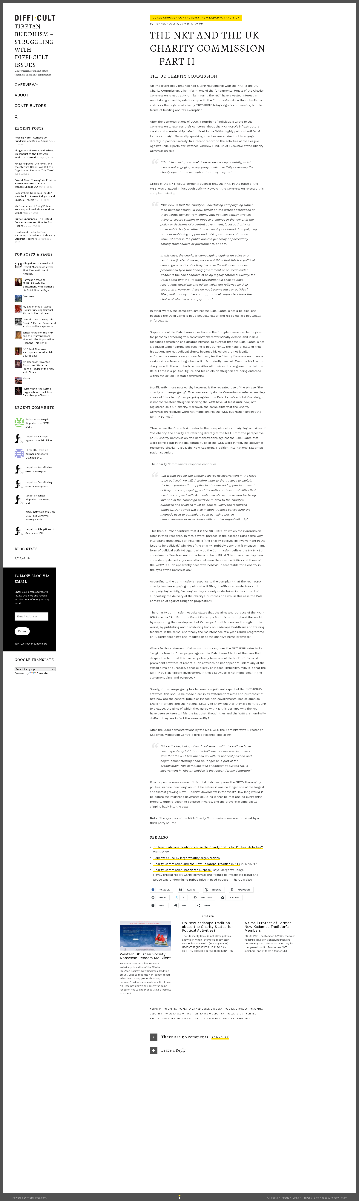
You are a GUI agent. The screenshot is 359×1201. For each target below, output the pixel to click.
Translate (42, 673)
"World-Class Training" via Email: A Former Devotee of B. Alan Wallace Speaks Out (39, 323)
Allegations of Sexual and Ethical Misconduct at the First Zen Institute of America (34, 154)
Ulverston (236, 1014)
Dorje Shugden (237, 1009)
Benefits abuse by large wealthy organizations (187, 858)
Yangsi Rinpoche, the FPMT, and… (37, 423)
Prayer (306, 1197)
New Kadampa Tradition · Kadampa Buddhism (196, 1014)
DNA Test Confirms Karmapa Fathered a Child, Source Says (38, 352)
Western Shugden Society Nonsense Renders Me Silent (145, 956)
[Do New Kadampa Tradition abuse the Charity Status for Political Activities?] (208, 937)
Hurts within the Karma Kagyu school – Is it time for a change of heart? (38, 392)
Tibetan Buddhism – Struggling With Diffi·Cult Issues (34, 45)
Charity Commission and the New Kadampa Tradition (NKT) (197, 864)
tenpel (160, 23)
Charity (156, 1009)
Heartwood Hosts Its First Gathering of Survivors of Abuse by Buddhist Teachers (35, 235)
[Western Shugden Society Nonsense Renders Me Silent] (145, 936)
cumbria (171, 1009)
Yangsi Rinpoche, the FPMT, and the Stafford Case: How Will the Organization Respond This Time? (35, 167)
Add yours (220, 1037)
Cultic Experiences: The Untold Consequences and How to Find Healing (34, 222)
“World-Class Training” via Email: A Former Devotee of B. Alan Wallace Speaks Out (35, 183)
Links (296, 1197)
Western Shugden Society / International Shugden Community (207, 1018)
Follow (22, 631)
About (22, 95)
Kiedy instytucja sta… (38, 511)
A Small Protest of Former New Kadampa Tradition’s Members (268, 926)
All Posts (272, 1197)
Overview (25, 84)
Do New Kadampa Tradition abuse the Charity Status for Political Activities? (208, 847)
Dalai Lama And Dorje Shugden (202, 1009)
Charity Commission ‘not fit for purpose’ (182, 870)
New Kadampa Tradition (220, 17)
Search (16, 117)
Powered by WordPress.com (29, 1197)
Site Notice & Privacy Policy (330, 1197)
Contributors (30, 105)
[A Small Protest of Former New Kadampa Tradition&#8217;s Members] (270, 937)
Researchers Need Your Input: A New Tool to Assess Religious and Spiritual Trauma (35, 196)
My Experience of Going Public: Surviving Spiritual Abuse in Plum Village (34, 209)
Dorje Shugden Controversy (176, 17)
